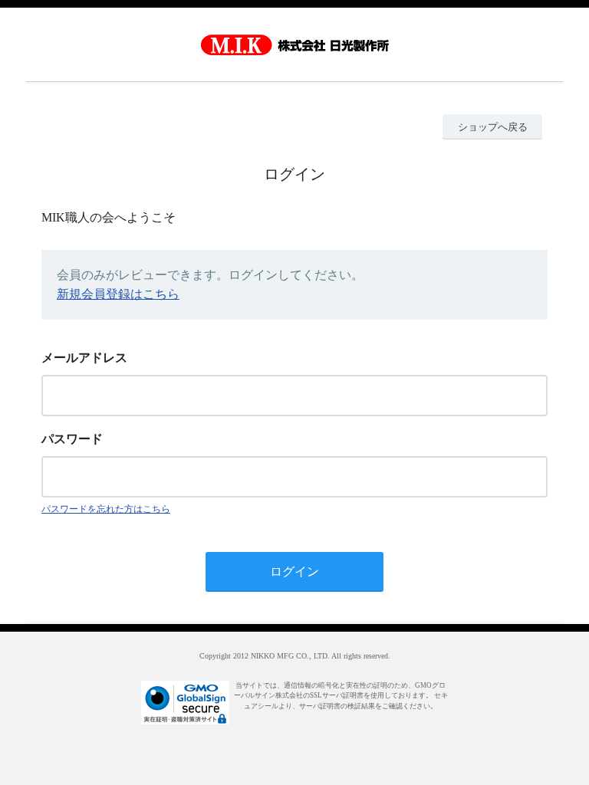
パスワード (72, 438)
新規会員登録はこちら (118, 294)
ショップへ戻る (493, 127)
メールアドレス (84, 357)
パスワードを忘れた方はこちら (105, 509)
